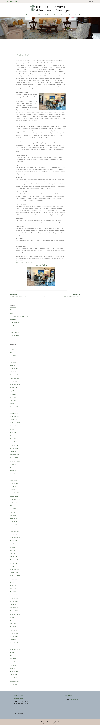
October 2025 (14, 381)
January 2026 (13, 372)
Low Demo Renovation (18, 698)
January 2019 (13, 636)
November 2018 (14, 643)
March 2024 (13, 442)
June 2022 (13, 509)
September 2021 (15, 537)
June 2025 (13, 394)
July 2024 (12, 429)
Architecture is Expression (19, 707)
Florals (46, 15)
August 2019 (13, 617)
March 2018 (13, 668)
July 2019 (12, 620)
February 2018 (14, 671)
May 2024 (13, 435)
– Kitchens (13, 326)
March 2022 (13, 518)
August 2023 (13, 464)
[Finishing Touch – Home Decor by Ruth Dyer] (50, 12)
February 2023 (14, 483)
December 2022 (14, 490)
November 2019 (14, 608)
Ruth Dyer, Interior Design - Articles (18, 296)
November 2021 (14, 531)
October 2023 (14, 458)
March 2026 (13, 365)
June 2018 (13, 659)
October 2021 (14, 534)
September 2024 (15, 423)
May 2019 (13, 623)
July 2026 (12, 352)
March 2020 (13, 595)
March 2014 (13, 678)
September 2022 (15, 499)
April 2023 (13, 477)
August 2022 (13, 502)
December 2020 (14, 566)
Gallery (69, 15)
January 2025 (13, 410)
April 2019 (13, 627)
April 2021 (13, 553)
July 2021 (12, 544)
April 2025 (13, 400)
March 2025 (13, 403)
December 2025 (14, 375)
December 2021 (14, 528)
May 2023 (13, 474)
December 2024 (14, 413)
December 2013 (14, 681)
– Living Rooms (14, 332)
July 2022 (12, 505)
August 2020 (13, 579)
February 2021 (14, 560)
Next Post (76, 293)
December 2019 (14, 604)
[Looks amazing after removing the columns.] (41, 276)
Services (28, 15)
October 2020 (14, 572)
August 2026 (13, 349)
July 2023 (12, 467)
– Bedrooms (13, 319)
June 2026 (13, 356)
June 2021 (13, 547)
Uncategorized (14, 335)
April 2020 (13, 592)
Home (21, 15)
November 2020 (14, 569)
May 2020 (13, 588)
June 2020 (13, 585)
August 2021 (13, 541)
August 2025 (13, 387)
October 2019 (14, 611)
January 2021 (13, 563)
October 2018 (14, 646)
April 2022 (13, 515)
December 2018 (14, 639)
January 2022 (13, 525)
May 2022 (13, 512)
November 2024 (14, 416)
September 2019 (15, 614)
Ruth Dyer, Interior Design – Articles (20, 316)
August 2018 (13, 652)
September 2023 (15, 461)
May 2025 (13, 397)
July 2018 (12, 655)
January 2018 (13, 674)
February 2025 (14, 407)
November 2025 (14, 378)
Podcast (62, 15)
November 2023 (14, 454)
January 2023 (13, 486)
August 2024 (13, 426)
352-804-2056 (13, 1)
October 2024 (14, 419)
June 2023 (13, 470)
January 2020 (13, 601)
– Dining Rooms (14, 322)
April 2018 (13, 665)
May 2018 (13, 662)
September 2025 (15, 384)
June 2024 (13, 432)
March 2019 (13, 630)
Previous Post (13, 293)
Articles (54, 15)
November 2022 (14, 493)
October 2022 (14, 496)
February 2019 (14, 633)
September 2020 (15, 576)
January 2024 (13, 448)
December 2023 (14, 451)
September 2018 (15, 649)
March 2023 (13, 480)
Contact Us (78, 15)
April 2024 (13, 439)
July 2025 (12, 391)
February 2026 (14, 368)
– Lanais (12, 329)
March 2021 (13, 556)
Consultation (37, 15)
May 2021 (13, 550)
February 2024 (14, 445)
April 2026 (13, 362)
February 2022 (14, 521)
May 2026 (13, 359)
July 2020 (12, 582)
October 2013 (14, 684)
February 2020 (14, 598)
